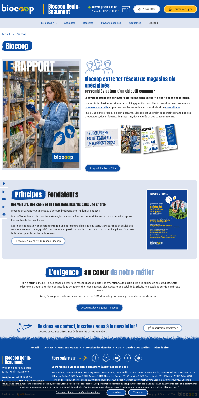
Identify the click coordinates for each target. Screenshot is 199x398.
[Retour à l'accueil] (18, 9)
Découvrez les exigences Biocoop (102, 308)
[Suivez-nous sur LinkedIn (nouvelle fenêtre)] (4, 191)
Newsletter (149, 9)
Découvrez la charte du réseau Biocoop (40, 242)
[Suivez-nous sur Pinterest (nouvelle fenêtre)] (4, 214)
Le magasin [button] (47, 22)
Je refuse (116, 392)
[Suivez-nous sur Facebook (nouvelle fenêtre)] (4, 183)
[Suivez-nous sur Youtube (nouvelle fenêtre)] (4, 199)
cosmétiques (172, 107)
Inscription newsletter (165, 328)
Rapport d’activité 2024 (104, 169)
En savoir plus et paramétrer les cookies (78, 392)
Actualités (69, 22)
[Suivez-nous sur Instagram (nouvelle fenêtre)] (4, 207)
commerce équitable (97, 107)
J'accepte (138, 392)
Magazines (135, 22)
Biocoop (153, 22)
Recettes (88, 22)
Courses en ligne (183, 9)
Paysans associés (111, 22)
